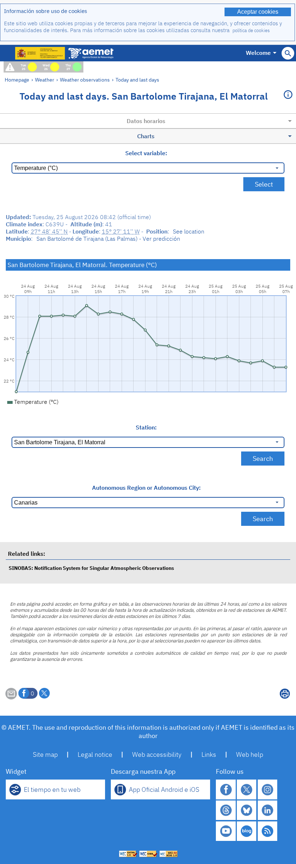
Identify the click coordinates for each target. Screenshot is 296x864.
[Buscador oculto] (288, 53)
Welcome (258, 52)
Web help (249, 754)
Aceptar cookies (257, 12)
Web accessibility (157, 754)
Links (208, 754)
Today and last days (137, 79)
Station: (146, 427)
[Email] (11, 697)
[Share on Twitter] (44, 693)
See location (188, 231)
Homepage (17, 79)
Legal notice (95, 754)
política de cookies (251, 30)
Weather (44, 79)
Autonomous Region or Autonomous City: (146, 487)
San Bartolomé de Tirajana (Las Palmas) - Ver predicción (108, 238)
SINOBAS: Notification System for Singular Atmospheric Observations (91, 567)
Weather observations (85, 79)
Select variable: (146, 153)
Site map (45, 754)
